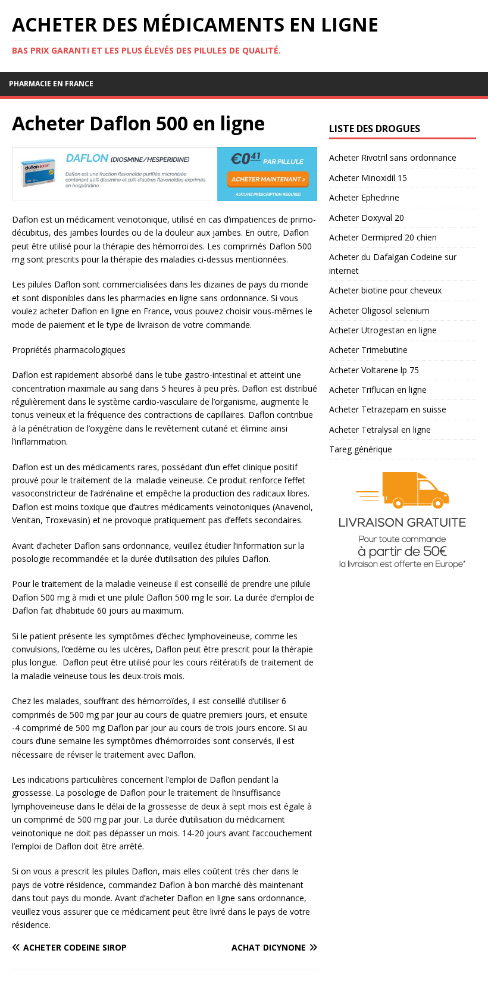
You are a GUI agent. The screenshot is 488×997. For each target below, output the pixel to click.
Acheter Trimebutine (368, 349)
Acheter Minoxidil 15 (368, 177)
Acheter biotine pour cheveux (385, 290)
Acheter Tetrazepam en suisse (387, 409)
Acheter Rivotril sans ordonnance (392, 157)
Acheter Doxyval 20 (366, 217)
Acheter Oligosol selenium (379, 310)
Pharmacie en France (51, 84)
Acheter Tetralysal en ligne (380, 429)
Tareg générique (360, 449)
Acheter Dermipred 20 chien (383, 237)
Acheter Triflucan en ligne (378, 389)
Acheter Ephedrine (364, 197)
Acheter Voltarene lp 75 (374, 370)
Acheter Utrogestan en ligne (383, 330)
